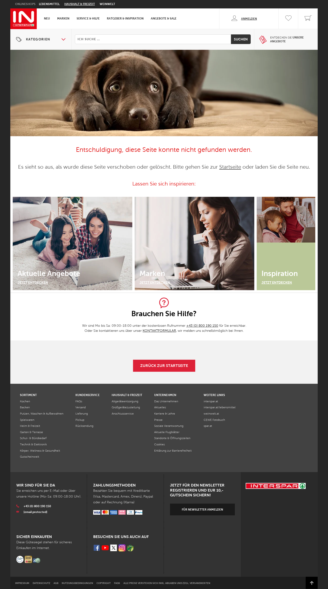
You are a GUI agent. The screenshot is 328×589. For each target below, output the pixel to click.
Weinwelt (107, 4)
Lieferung (81, 413)
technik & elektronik (33, 444)
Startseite (230, 167)
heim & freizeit (30, 426)
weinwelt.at (211, 413)
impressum (22, 583)
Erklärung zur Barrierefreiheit (173, 450)
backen (25, 407)
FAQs (78, 401)
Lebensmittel (49, 4)
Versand (80, 407)
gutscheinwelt (29, 456)
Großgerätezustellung (126, 407)
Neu (47, 18)
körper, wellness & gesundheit (40, 450)
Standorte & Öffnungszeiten (172, 438)
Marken (63, 18)
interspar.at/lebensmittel (220, 407)
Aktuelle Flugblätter (166, 432)
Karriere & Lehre (164, 413)
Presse (158, 420)
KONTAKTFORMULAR (159, 331)
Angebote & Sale (163, 18)
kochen (25, 401)
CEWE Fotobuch (214, 420)
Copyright (104, 583)
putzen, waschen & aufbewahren (41, 413)
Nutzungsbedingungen (77, 583)
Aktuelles (160, 407)
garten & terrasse (31, 432)
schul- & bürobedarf (33, 438)
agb (56, 583)
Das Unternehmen (166, 401)
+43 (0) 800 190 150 (202, 325)
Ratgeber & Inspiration (125, 18)
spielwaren (27, 420)
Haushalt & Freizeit (79, 4)
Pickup (79, 420)
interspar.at (211, 401)
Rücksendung (84, 426)
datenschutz (41, 583)
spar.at (208, 426)
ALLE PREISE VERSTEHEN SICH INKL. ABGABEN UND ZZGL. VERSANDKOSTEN (166, 583)
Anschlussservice (123, 413)
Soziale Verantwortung (168, 426)
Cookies (159, 444)
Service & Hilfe (88, 18)
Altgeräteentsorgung (125, 401)
